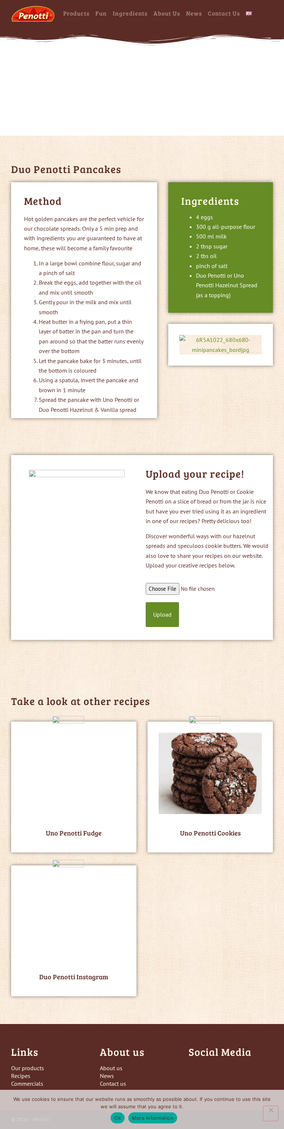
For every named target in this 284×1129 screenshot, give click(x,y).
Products (76, 13)
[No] (270, 1113)
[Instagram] (216, 1072)
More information (152, 1118)
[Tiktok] (236, 1072)
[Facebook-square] (196, 1072)
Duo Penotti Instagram (73, 976)
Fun (101, 13)
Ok (117, 1118)
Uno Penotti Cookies (210, 832)
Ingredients (130, 13)
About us (166, 13)
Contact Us (224, 13)
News (194, 13)
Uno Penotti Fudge (74, 832)
